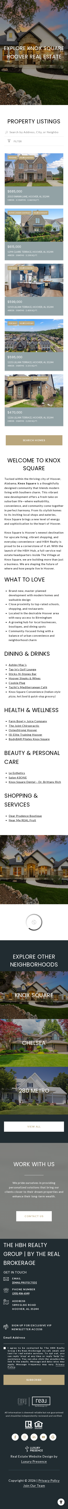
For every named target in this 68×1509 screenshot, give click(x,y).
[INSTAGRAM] (24, 1437)
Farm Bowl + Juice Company (28, 721)
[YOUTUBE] (43, 1437)
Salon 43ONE (18, 777)
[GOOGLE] (52, 1437)
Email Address (14, 1337)
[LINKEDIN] (34, 1437)
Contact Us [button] (34, 1216)
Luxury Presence (34, 1461)
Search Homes (34, 440)
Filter (17, 141)
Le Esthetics (17, 773)
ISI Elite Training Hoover (25, 734)
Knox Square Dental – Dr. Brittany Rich (35, 781)
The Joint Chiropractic (24, 725)
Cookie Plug (17, 682)
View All (34, 1126)
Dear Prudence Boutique (25, 815)
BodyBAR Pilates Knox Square (29, 739)
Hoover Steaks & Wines (25, 678)
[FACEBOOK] (15, 1437)
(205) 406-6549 (20, 1293)
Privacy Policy (49, 1480)
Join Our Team (34, 1485)
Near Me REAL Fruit (22, 820)
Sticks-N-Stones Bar (23, 673)
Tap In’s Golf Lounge (22, 669)
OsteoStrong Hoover (23, 730)
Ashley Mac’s (18, 664)
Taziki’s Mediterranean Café (28, 687)
